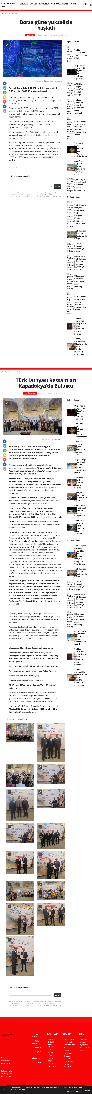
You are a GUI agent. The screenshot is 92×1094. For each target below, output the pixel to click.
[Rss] (21, 1045)
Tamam (79, 1092)
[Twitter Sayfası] (6, 1045)
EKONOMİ (14, 13)
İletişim (38, 1062)
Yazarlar (38, 1047)
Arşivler (38, 1052)
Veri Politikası (5, 1063)
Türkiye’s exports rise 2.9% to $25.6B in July (80, 54)
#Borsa (11, 167)
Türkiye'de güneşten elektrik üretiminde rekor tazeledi (79, 106)
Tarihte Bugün (69, 1053)
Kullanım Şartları (7, 1071)
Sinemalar (67, 1056)
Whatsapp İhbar (6, 1074)
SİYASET (65, 3)
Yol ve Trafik (68, 1042)
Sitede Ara (83, 1039)
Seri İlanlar (67, 1059)
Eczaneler (67, 1047)
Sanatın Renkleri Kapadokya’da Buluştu (80, 247)
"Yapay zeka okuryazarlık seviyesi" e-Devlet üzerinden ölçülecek (79, 72)
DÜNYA (57, 3)
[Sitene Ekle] (6, 1050)
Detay (70, 1092)
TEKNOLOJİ (52, 1066)
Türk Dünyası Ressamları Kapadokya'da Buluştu (80, 235)
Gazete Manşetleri (67, 1065)
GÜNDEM (75, 3)
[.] (20, 733)
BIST (54, 97)
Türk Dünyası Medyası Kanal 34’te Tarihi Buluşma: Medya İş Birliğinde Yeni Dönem (80, 214)
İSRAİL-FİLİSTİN (46, 3)
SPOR (50, 1061)
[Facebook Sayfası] (2, 1045)
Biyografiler (84, 1045)
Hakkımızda (5, 1058)
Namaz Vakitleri (69, 1045)
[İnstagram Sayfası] (10, 1045)
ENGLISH (33, 3)
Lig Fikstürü (68, 1050)
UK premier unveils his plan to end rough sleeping (79, 281)
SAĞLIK (50, 1064)
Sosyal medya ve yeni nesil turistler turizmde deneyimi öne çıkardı (80, 128)
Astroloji (82, 1050)
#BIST (18, 167)
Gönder (57, 186)
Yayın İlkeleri (5, 1061)
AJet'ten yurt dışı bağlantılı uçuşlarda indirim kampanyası (80, 184)
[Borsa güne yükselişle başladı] (32, 58)
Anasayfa (5, 13)
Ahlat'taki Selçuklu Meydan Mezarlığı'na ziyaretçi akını (79, 167)
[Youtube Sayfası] (13, 1045)
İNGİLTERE (23, 3)
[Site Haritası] (2, 1050)
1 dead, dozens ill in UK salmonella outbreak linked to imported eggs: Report (80, 346)
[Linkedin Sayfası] (18, 1045)
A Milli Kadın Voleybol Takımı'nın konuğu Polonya (79, 89)
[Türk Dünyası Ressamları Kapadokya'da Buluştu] (32, 417)
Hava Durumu (69, 1039)
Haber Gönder (6, 1077)
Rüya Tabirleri (84, 1047)
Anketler (82, 1042)
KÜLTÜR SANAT (16, 372)
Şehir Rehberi (68, 1061)
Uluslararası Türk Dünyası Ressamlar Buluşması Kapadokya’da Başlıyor (80, 263)
